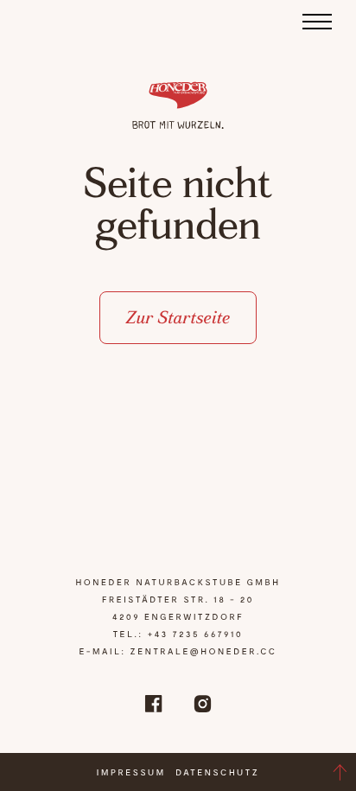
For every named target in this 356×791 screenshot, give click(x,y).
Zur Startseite (178, 317)
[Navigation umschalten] (318, 20)
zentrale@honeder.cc (203, 651)
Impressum (131, 772)
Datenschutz (217, 772)
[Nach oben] (340, 772)
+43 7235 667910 (196, 633)
